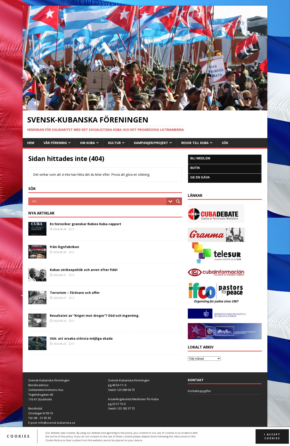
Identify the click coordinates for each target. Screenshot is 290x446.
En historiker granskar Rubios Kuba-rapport (85, 224)
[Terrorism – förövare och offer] (37, 301)
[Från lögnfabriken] (37, 255)
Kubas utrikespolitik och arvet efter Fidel (83, 270)
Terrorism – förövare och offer (75, 292)
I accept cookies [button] (272, 436)
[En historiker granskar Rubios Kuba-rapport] (37, 233)
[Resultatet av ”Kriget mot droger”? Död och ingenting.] (37, 324)
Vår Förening (55, 143)
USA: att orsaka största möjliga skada (81, 338)
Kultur (114, 143)
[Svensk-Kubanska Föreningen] (145, 108)
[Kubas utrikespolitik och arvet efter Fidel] (37, 278)
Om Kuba (87, 143)
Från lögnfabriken (64, 247)
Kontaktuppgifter (199, 391)
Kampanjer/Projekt (151, 143)
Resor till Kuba (195, 143)
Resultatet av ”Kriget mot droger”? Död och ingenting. (94, 315)
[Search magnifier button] (178, 201)
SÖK (225, 143)
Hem (30, 143)
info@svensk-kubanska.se (56, 423)
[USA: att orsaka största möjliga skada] (37, 347)
